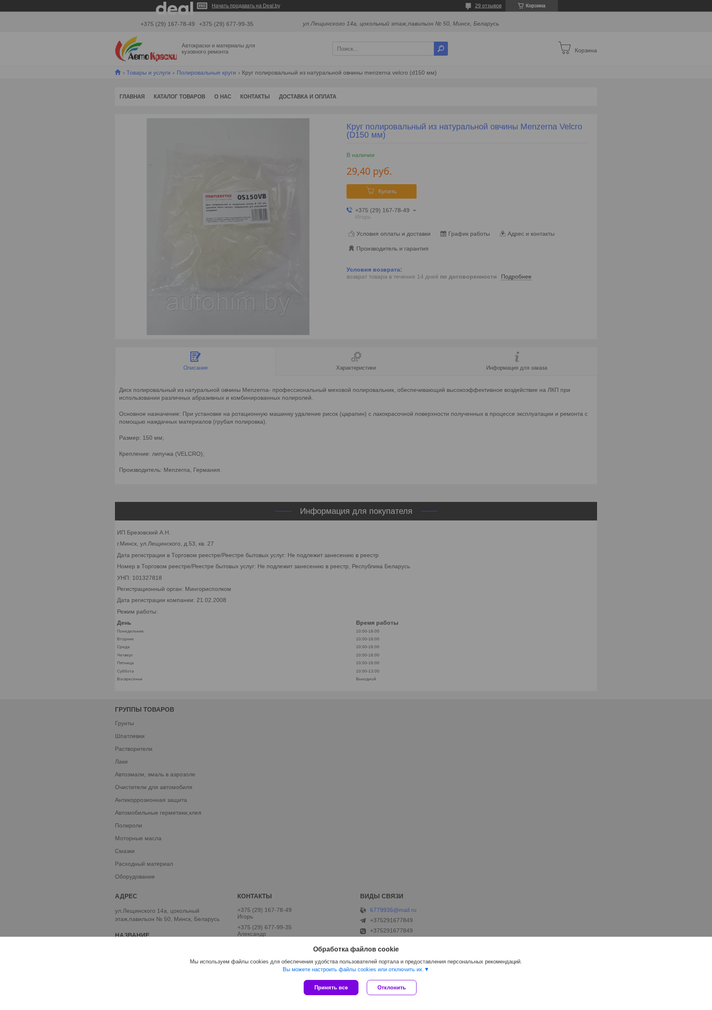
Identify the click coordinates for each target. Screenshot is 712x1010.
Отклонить (391, 987)
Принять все (331, 987)
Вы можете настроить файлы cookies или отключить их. (353, 969)
